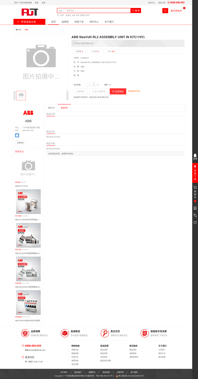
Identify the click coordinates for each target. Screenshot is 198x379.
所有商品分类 (28, 21)
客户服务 (134, 372)
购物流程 (74, 353)
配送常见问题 (105, 360)
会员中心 (151, 2)
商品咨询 (64, 107)
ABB (73, 15)
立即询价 (119, 91)
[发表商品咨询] (54, 153)
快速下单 (79, 21)
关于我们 (109, 21)
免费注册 (74, 349)
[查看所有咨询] (67, 153)
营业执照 (161, 357)
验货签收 (103, 357)
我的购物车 (176, 10)
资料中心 (94, 21)
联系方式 (161, 353)
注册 (43, 2)
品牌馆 (65, 21)
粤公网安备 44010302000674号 (131, 376)
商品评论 (51, 107)
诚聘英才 (92, 372)
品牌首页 (20, 142)
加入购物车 (99, 91)
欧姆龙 (68, 15)
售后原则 (132, 349)
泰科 (88, 15)
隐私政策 (106, 372)
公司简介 (161, 349)
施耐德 (82, 15)
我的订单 (161, 2)
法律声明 (120, 372)
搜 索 (137, 10)
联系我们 (78, 372)
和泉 (77, 15)
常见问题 (74, 364)
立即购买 (80, 91)
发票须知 (74, 360)
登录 (36, 2)
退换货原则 (133, 357)
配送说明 (103, 349)
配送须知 (103, 353)
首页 (53, 21)
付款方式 (74, 357)
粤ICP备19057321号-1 (105, 376)
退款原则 (132, 353)
